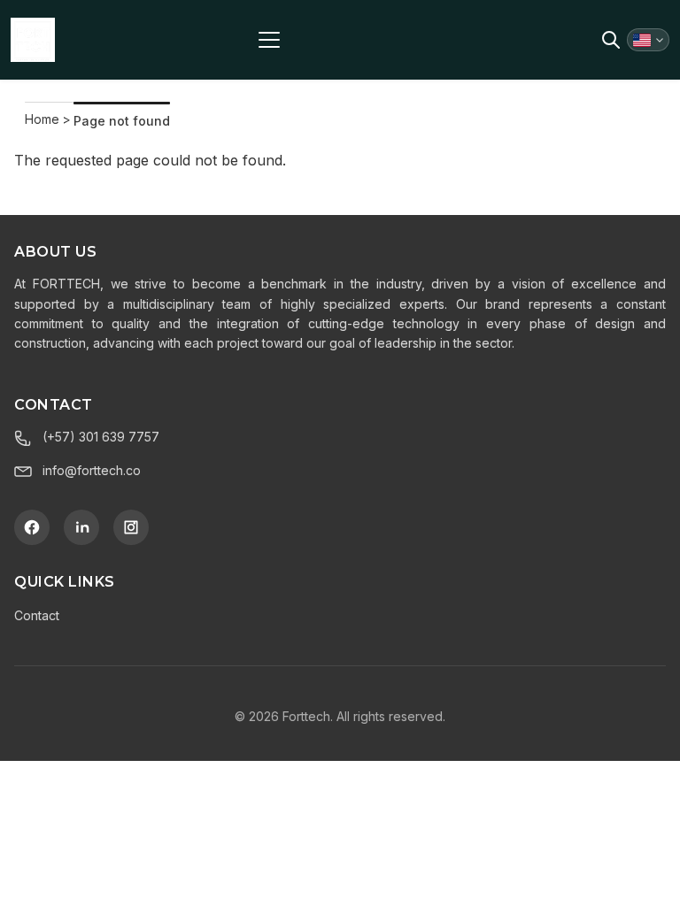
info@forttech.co (91, 470)
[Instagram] (131, 527)
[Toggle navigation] (269, 39)
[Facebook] (32, 527)
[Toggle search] (611, 40)
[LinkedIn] (81, 527)
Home (42, 119)
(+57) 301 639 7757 (100, 436)
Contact (36, 615)
